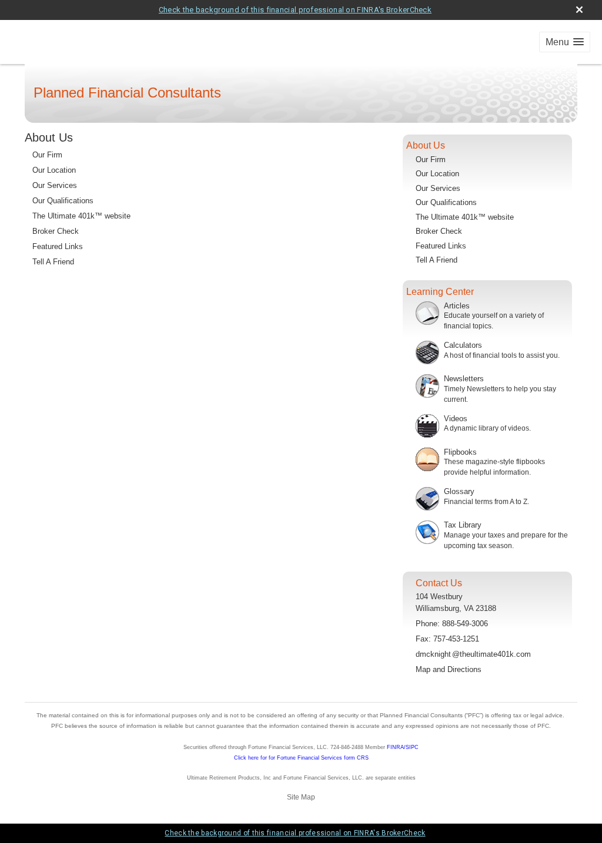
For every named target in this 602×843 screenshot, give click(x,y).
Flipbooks (460, 452)
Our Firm (47, 154)
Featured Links (57, 246)
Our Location (54, 170)
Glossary (459, 491)
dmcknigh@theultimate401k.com (473, 654)
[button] (564, 42)
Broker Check (55, 231)
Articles (457, 305)
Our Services (54, 185)
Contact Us (439, 583)
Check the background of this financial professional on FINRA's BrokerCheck (295, 9)
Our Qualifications (62, 200)
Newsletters (464, 378)
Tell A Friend (53, 261)
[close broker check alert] (579, 10)
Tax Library (462, 524)
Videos (455, 418)
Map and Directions (448, 669)
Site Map (301, 797)
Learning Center (440, 292)
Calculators (463, 345)
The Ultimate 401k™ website (81, 215)
